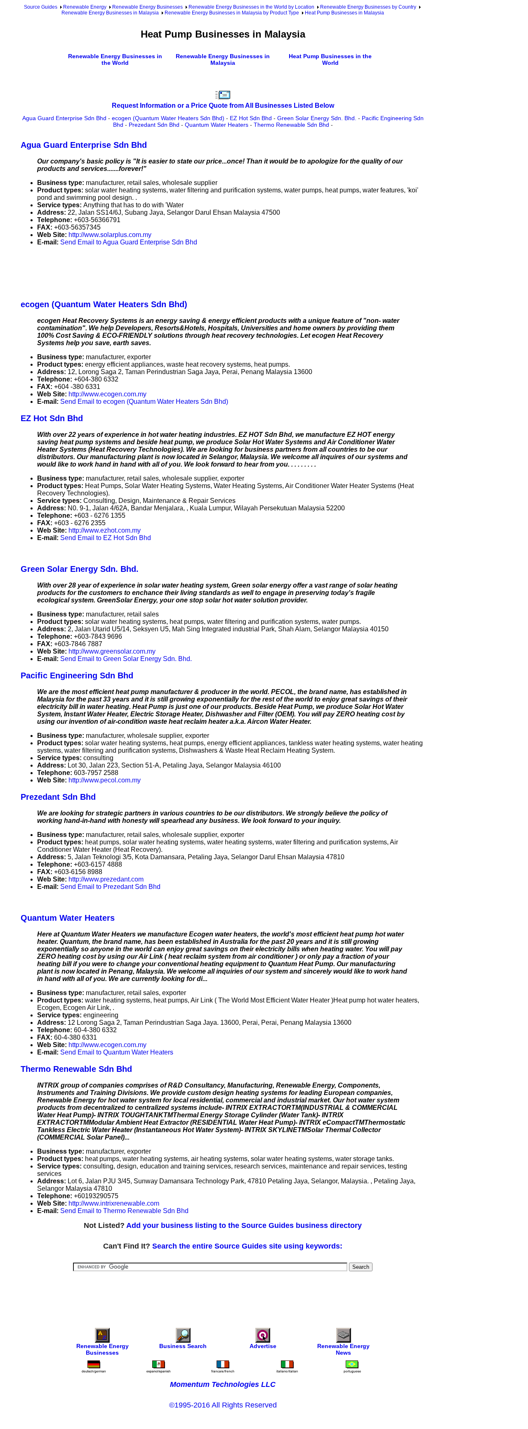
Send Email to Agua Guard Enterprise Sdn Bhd (128, 242)
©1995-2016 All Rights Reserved (223, 1405)
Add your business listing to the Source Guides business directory (244, 1225)
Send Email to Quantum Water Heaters (116, 1052)
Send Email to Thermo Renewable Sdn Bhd (124, 1210)
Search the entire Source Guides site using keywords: (247, 1246)
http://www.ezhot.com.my (104, 530)
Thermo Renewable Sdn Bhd (291, 124)
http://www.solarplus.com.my (109, 234)
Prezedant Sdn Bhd (154, 124)
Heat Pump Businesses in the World (330, 59)
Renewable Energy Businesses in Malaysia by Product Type (232, 13)
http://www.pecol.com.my (104, 780)
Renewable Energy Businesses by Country (368, 7)
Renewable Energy (84, 7)
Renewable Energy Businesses (147, 7)
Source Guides (40, 7)
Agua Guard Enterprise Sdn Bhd (64, 118)
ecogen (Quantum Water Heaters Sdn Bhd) (168, 118)
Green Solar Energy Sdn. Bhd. (316, 118)
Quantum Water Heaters (216, 124)
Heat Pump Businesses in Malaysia (344, 13)
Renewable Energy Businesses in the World (115, 59)
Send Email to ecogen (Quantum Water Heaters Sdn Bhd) (144, 401)
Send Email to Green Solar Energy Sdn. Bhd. (126, 658)
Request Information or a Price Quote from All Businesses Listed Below (223, 105)
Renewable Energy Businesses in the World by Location (251, 7)
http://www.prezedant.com (106, 879)
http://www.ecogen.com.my (107, 394)
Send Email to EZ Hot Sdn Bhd (105, 537)
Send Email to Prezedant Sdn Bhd (110, 886)
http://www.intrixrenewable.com (113, 1203)
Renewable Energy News (343, 1349)
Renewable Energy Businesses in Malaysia (110, 13)
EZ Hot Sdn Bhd (251, 118)
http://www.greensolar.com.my (112, 651)
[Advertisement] (171, 271)
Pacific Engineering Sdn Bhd (77, 675)
